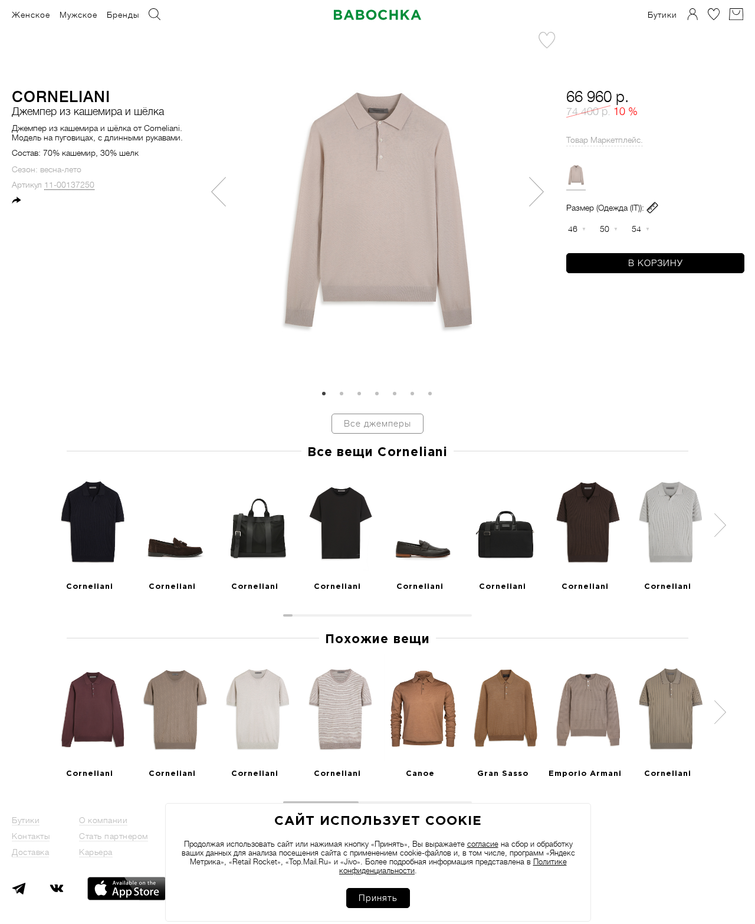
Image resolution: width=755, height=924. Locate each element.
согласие (482, 844)
